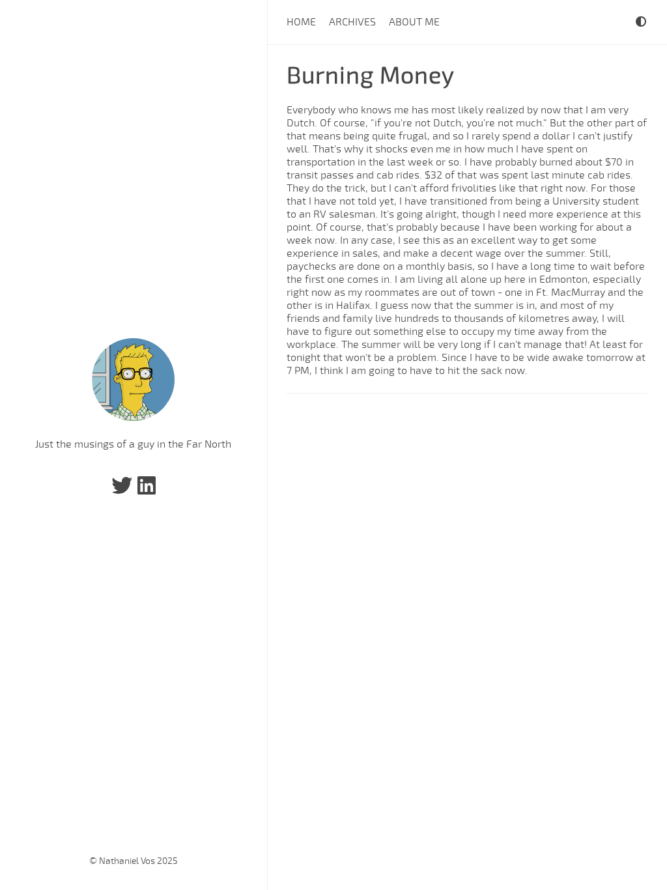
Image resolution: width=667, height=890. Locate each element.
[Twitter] (121, 489)
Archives (352, 22)
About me (414, 22)
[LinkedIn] (146, 489)
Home (301, 22)
